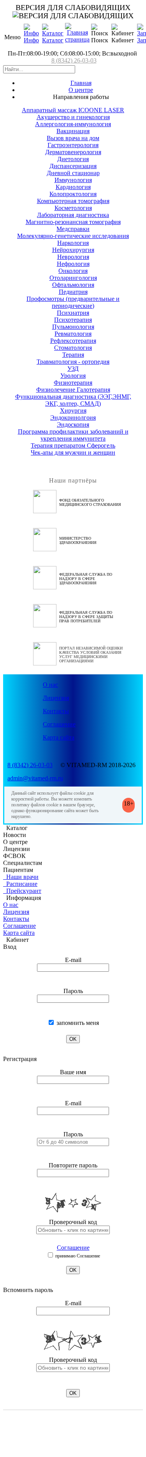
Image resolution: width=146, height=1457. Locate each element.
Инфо (31, 40)
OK (73, 1039)
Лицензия (56, 698)
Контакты (56, 711)
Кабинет (16, 939)
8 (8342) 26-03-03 (74, 60)
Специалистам (22, 863)
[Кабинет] (122, 30)
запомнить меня (77, 1022)
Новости (14, 835)
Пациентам (18, 870)
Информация (22, 897)
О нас (50, 684)
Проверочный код (73, 1222)
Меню (12, 37)
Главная (80, 83)
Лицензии (16, 849)
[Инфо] (31, 33)
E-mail (73, 960)
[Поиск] (99, 30)
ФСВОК (14, 856)
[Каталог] (52, 33)
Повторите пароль (73, 1165)
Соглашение (59, 724)
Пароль (73, 991)
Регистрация (20, 1059)
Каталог (52, 40)
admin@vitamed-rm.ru (35, 778)
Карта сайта (58, 737)
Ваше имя (73, 1072)
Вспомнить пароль (28, 1290)
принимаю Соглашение (77, 1256)
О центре (81, 90)
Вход (9, 946)
